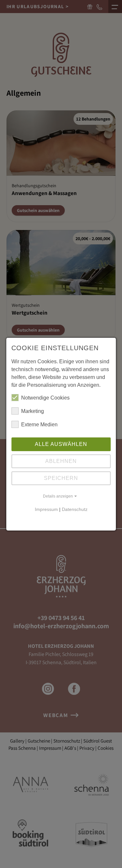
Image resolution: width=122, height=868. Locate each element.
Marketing (32, 411)
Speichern (61, 478)
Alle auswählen (61, 444)
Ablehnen (61, 461)
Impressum (46, 509)
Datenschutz (75, 509)
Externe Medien (39, 424)
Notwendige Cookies (45, 398)
